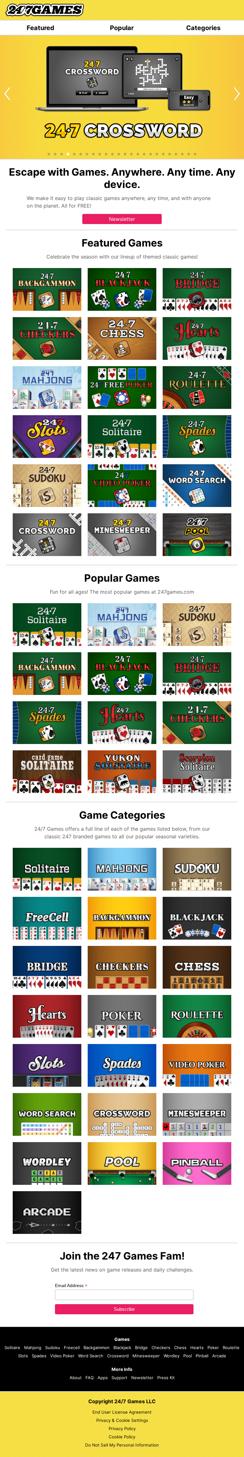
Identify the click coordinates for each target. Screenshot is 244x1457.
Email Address (71, 1286)
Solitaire (12, 1347)
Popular (122, 28)
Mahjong (32, 1347)
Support (119, 1377)
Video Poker (62, 1355)
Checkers (161, 1347)
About (76, 1377)
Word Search (90, 1355)
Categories (203, 28)
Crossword (118, 1355)
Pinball (202, 1355)
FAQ (89, 1377)
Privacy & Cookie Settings (122, 1420)
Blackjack (122, 1347)
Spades (39, 1355)
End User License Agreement (122, 1412)
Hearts (197, 1347)
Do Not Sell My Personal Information (122, 1445)
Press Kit (166, 1377)
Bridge (141, 1347)
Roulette (231, 1347)
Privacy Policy (122, 1428)
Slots (23, 1355)
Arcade (219, 1355)
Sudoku (52, 1347)
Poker (213, 1347)
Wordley (172, 1355)
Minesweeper (146, 1355)
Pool (187, 1355)
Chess (180, 1347)
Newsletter (122, 219)
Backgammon (97, 1347)
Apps (103, 1377)
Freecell (72, 1347)
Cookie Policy (122, 1436)
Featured (40, 28)
